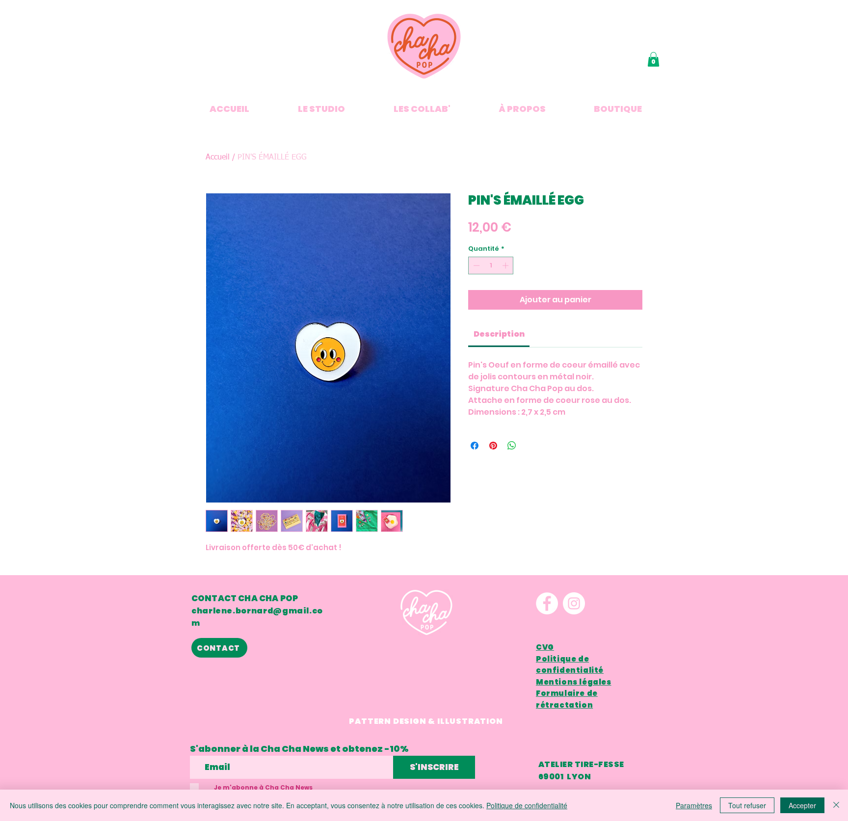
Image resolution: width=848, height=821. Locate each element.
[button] (653, 59)
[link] (499, 334)
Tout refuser (747, 805)
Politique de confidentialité (526, 805)
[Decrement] (475, 265)
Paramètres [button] (694, 805)
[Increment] (506, 265)
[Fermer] (836, 805)
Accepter (802, 805)
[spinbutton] (491, 265)
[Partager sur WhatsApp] (512, 445)
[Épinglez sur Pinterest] (493, 445)
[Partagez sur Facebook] (474, 445)
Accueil (218, 157)
